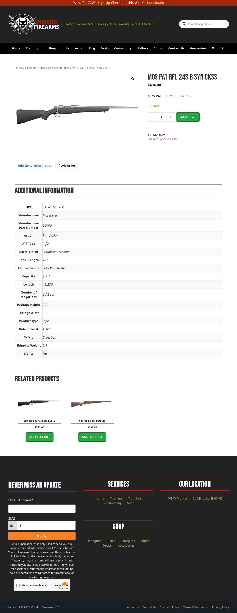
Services (72, 48)
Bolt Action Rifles (58, 68)
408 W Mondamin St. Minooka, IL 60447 (195, 498)
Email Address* (20, 500)
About (158, 48)
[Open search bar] (222, 48)
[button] (133, 79)
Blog (92, 48)
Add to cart (188, 117)
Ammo (146, 541)
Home (16, 48)
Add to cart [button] (39, 437)
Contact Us (176, 48)
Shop (52, 48)
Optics (107, 545)
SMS (11, 518)
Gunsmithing (112, 503)
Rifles (42, 68)
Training (32, 48)
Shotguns (128, 541)
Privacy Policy (221, 607)
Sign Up (104, 3)
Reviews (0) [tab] (67, 166)
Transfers (134, 498)
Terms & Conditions (195, 607)
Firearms (30, 68)
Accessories (126, 545)
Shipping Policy (170, 607)
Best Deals (155, 3)
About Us (133, 607)
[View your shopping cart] (212, 48)
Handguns (94, 541)
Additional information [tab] (35, 166)
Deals (105, 48)
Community (123, 48)
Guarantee (198, 48)
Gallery (142, 48)
